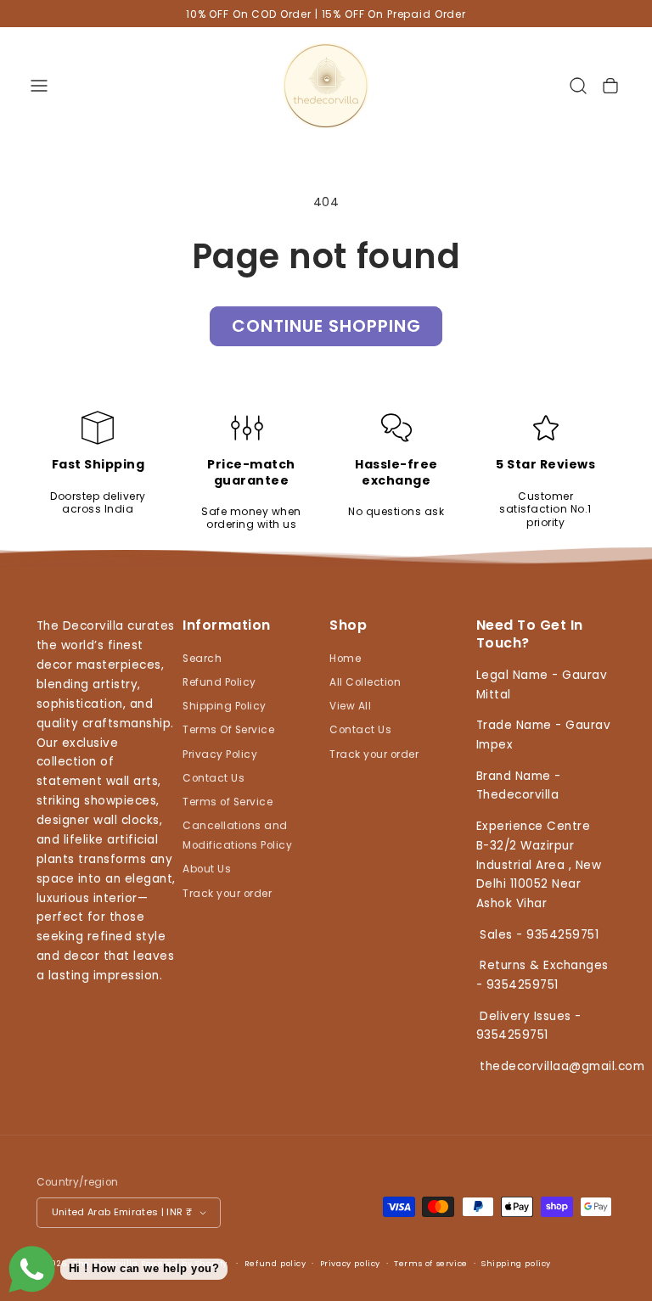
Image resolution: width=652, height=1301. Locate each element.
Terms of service (431, 1263)
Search (202, 658)
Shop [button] (348, 625)
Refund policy (275, 1263)
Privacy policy (350, 1263)
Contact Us (213, 778)
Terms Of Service (228, 730)
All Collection (365, 682)
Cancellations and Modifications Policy (237, 835)
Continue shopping (326, 326)
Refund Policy (219, 682)
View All (350, 706)
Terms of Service (228, 802)
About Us (207, 869)
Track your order (227, 893)
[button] (38, 85)
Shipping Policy (225, 706)
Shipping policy (516, 1263)
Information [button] (227, 625)
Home (345, 658)
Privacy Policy (220, 754)
